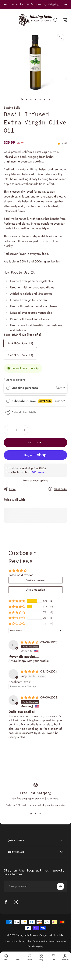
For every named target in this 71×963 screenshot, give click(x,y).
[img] (30, 642)
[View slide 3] (40, 813)
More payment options (35, 480)
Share (12, 489)
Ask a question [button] (35, 589)
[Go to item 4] (35, 99)
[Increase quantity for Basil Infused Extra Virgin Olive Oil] (24, 430)
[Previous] (5, 4)
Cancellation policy (35, 946)
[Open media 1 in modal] (60, 37)
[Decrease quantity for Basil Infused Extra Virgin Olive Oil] (8, 430)
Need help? (60, 489)
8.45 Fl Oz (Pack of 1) (20, 355)
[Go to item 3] (31, 99)
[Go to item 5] (40, 99)
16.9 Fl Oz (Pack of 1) (20, 343)
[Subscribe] (60, 886)
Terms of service (40, 941)
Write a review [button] (35, 580)
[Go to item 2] (26, 99)
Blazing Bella (12, 107)
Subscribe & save (31, 401)
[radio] (8, 387)
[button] (17, 601)
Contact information (57, 941)
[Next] (66, 4)
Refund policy (11, 941)
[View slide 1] (31, 813)
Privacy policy (25, 941)
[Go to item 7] (49, 99)
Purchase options (14, 379)
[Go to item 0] (22, 99)
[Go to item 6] (44, 99)
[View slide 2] (35, 813)
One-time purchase (25, 388)
